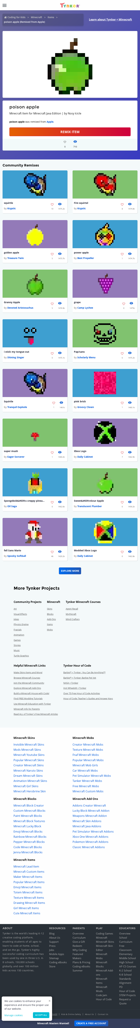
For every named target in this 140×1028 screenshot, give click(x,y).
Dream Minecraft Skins (28, 776)
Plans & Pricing (81, 962)
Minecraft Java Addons (87, 826)
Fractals (18, 629)
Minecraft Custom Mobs (88, 791)
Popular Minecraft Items (29, 882)
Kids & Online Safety (71, 1014)
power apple (81, 252)
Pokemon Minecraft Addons (90, 842)
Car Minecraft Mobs (85, 770)
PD (121, 987)
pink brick (80, 401)
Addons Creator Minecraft (89, 805)
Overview (78, 933)
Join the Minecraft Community (29, 682)
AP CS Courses (127, 966)
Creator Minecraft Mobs (88, 744)
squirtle (8, 203)
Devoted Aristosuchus (20, 307)
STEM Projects (127, 995)
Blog (51, 933)
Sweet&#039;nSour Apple (89, 500)
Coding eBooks (58, 962)
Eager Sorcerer (15, 456)
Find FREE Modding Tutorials (28, 698)
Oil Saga (12, 506)
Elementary (125, 954)
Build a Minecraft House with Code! (31, 693)
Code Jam (101, 995)
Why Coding (80, 950)
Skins (49, 608)
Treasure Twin (15, 258)
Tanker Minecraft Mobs (87, 781)
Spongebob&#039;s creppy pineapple (24, 500)
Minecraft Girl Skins (25, 786)
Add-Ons (51, 619)
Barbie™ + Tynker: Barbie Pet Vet (79, 677)
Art (15, 608)
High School (126, 962)
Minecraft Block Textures (29, 821)
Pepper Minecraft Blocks (29, 842)
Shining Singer (15, 357)
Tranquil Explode (17, 407)
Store (52, 966)
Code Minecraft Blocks (27, 847)
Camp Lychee (85, 307)
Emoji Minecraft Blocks (28, 831)
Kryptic (11, 208)
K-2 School (125, 970)
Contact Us (103, 1014)
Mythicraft (71, 614)
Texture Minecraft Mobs (88, 750)
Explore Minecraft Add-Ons (27, 688)
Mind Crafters (73, 619)
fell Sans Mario (12, 550)
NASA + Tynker (70, 682)
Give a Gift (79, 941)
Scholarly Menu (86, 357)
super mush (11, 451)
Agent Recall (72, 608)
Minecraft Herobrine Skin (29, 791)
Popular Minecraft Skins (28, 760)
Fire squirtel (81, 203)
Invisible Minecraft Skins (28, 744)
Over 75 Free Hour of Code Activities (81, 693)
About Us (54, 937)
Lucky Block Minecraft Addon (91, 811)
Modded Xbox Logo (85, 550)
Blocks (50, 614)
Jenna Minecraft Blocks (28, 852)
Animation (19, 634)
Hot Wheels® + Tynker (74, 688)
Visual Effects (20, 614)
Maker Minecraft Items (27, 877)
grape (77, 302)
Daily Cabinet (85, 456)
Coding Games (104, 933)
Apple (50, 121)
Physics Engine (21, 624)
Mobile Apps (56, 954)
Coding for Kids (16, 17)
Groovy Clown (85, 407)
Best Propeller (85, 258)
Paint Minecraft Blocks (27, 816)
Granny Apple (12, 302)
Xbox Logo (80, 451)
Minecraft (36, 17)
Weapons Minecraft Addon (90, 816)
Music (17, 650)
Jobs (51, 950)
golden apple (11, 252)
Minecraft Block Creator (28, 805)
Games (17, 640)
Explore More (70, 570)
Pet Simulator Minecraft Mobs (92, 776)
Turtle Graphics (21, 655)
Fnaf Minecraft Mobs (86, 755)
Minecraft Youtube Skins (29, 755)
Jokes (16, 619)
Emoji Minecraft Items (27, 887)
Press (52, 946)
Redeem (77, 946)
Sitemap (54, 958)
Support (54, 941)
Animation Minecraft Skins (30, 781)
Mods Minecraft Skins (27, 750)
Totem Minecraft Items (28, 892)
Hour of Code (104, 999)
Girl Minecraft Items (26, 908)
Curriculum (79, 937)
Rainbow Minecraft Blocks (29, 837)
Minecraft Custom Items (28, 872)
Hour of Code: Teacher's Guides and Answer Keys (88, 698)
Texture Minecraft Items (28, 898)
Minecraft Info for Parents (27, 708)
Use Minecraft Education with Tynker (32, 703)
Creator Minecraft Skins (28, 765)
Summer (78, 970)
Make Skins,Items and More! (28, 672)
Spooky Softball (16, 556)
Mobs (50, 629)
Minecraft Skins (105, 941)
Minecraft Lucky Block (27, 826)
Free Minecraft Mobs (86, 786)
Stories (17, 645)
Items (51, 17)
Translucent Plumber (89, 506)
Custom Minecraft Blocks (29, 811)
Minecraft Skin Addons (87, 821)
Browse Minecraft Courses (27, 677)
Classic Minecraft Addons (89, 847)
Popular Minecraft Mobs (88, 760)
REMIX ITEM (70, 132)
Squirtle (8, 401)
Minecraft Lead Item (26, 866)
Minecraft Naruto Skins (28, 770)
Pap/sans (79, 351)
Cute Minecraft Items (26, 913)
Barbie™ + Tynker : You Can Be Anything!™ (84, 672)
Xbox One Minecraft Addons (90, 837)
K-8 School (125, 974)
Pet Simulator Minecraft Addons (93, 831)
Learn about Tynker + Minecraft (110, 19)
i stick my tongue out (16, 351)
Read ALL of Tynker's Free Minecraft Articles (36, 714)
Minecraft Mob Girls (85, 765)
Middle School (127, 958)
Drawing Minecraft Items (29, 903)
